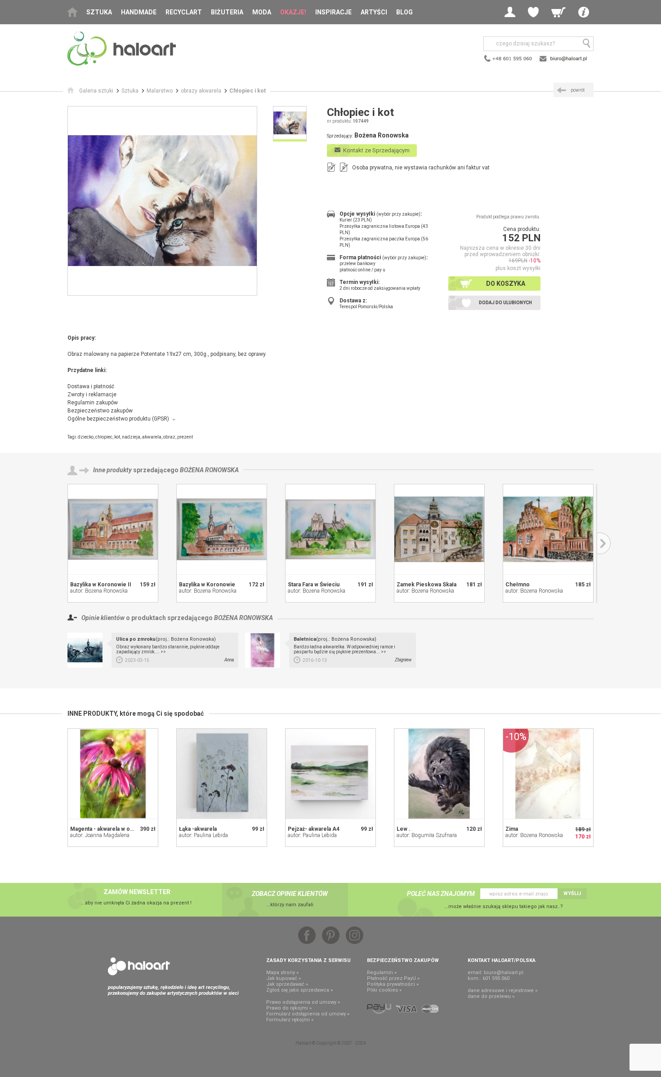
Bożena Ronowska (209, 470)
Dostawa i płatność (90, 386)
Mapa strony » (282, 972)
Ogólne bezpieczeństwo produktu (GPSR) (118, 419)
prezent (185, 436)
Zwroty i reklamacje (91, 394)
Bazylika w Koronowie (207, 584)
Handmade (138, 12)
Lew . (404, 829)
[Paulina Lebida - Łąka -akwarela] (222, 774)
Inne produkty (112, 470)
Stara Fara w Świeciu (313, 584)
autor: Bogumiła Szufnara (427, 835)
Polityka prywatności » (393, 984)
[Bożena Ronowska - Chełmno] (548, 529)
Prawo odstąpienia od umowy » (303, 1002)
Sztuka (99, 12)
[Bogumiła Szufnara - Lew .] (439, 774)
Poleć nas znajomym (441, 893)
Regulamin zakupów (92, 402)
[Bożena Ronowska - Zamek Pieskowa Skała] (439, 529)
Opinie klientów (103, 617)
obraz (169, 436)
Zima (511, 829)
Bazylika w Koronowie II (100, 584)
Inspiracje (333, 12)
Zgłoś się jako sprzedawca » (299, 990)
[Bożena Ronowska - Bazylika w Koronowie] (222, 529)
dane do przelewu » (491, 996)
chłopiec (103, 436)
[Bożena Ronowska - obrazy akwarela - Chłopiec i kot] (162, 200)
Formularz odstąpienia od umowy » (307, 1014)
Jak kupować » (283, 978)
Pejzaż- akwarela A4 (313, 829)
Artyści (374, 12)
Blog (404, 12)
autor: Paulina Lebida (203, 835)
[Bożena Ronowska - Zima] (548, 774)
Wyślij (572, 893)
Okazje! (293, 12)
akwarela (151, 436)
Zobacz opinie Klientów (290, 893)
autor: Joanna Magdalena (100, 835)
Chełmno (517, 584)
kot (117, 436)
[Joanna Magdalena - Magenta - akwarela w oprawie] (113, 774)
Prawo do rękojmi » (289, 1008)
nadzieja (131, 436)
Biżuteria (227, 12)
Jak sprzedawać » (287, 984)
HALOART (139, 966)
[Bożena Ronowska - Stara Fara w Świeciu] (330, 529)
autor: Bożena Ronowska (99, 591)
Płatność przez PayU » (393, 978)
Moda (261, 12)
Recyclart (183, 12)
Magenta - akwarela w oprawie (108, 829)
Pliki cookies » (384, 990)
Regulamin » (382, 972)
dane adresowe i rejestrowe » (502, 990)
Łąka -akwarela (198, 829)
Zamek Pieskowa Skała (426, 584)
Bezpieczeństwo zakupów (100, 411)
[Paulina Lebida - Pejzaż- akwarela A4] (330, 774)
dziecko (86, 436)
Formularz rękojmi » (289, 1020)
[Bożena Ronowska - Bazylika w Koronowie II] (113, 529)
